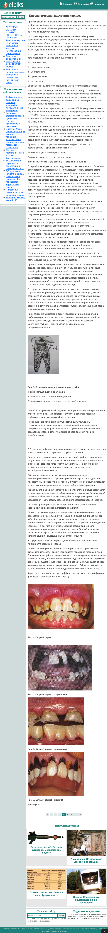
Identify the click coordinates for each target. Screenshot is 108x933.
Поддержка (102, 929)
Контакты (99, 4)
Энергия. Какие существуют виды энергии (15, 132)
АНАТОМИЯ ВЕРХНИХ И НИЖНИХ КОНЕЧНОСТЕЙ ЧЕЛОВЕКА (14, 32)
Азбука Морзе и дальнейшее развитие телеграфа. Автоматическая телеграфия (14, 104)
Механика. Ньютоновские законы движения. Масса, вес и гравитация (15, 142)
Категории (83, 4)
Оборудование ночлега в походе (15, 172)
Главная (67, 4)
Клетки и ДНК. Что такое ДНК (15, 199)
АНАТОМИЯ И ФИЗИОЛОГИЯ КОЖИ (13, 64)
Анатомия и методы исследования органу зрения (13, 49)
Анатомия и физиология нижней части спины (13, 78)
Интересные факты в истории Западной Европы (15, 192)
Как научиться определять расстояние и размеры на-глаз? (15, 164)
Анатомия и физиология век (14, 57)
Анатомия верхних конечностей (15, 41)
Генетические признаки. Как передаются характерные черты (13, 181)
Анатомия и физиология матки (15, 70)
